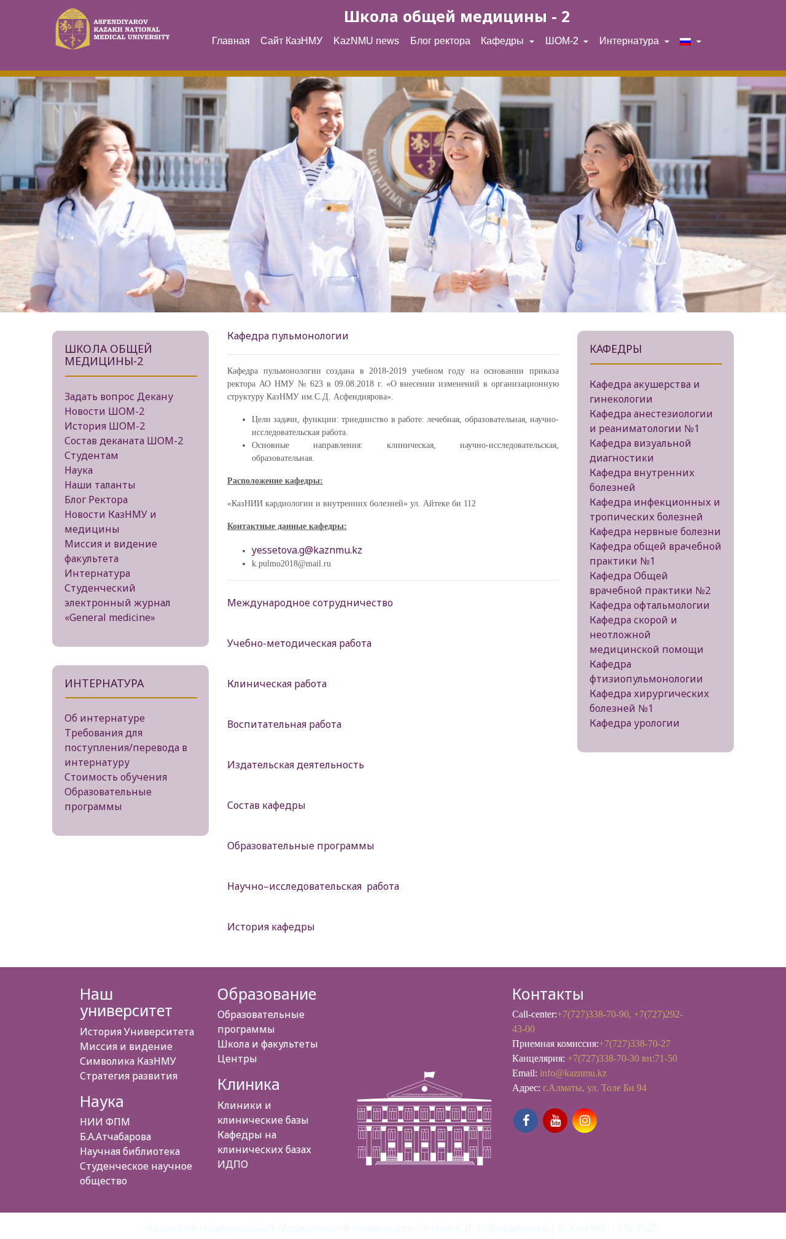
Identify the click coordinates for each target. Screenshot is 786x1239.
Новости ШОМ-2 (104, 411)
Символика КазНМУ (128, 1061)
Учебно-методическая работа (299, 643)
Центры (237, 1058)
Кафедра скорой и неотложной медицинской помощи (647, 634)
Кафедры (503, 41)
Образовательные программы (301, 845)
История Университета (137, 1031)
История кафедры (271, 926)
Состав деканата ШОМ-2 (123, 440)
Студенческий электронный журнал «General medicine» (117, 602)
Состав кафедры (266, 805)
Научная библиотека (130, 1151)
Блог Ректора (96, 499)
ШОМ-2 (563, 41)
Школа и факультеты (267, 1044)
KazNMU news (366, 41)
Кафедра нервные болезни (655, 531)
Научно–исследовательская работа (314, 886)
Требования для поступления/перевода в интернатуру (125, 747)
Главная (231, 41)
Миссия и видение (126, 1046)
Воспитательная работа (284, 724)
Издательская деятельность (295, 764)
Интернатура (630, 41)
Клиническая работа (277, 683)
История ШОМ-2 (104, 426)
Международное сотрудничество (310, 602)
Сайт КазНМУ (291, 41)
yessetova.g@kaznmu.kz (307, 550)
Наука (78, 470)
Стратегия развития (128, 1076)
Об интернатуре (104, 718)
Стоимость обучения (115, 777)
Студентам (91, 455)
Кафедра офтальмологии (650, 605)
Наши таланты (100, 485)
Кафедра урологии (635, 723)
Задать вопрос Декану (118, 396)
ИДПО (232, 1164)
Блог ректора (440, 41)
